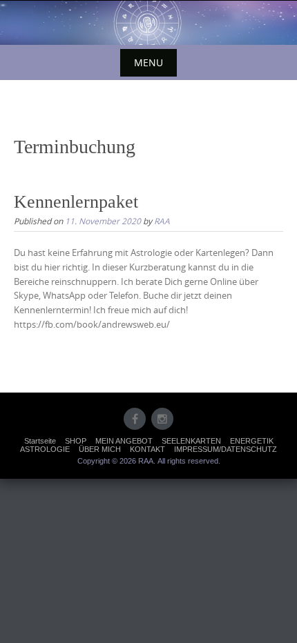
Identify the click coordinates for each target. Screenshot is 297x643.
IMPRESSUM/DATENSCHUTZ (225, 449)
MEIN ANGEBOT (124, 441)
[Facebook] (135, 419)
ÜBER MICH (100, 449)
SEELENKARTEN (191, 441)
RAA (162, 220)
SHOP (75, 441)
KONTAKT (147, 449)
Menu (148, 62)
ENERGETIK (252, 441)
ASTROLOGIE (45, 449)
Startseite (40, 441)
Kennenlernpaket (76, 202)
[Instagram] (162, 419)
